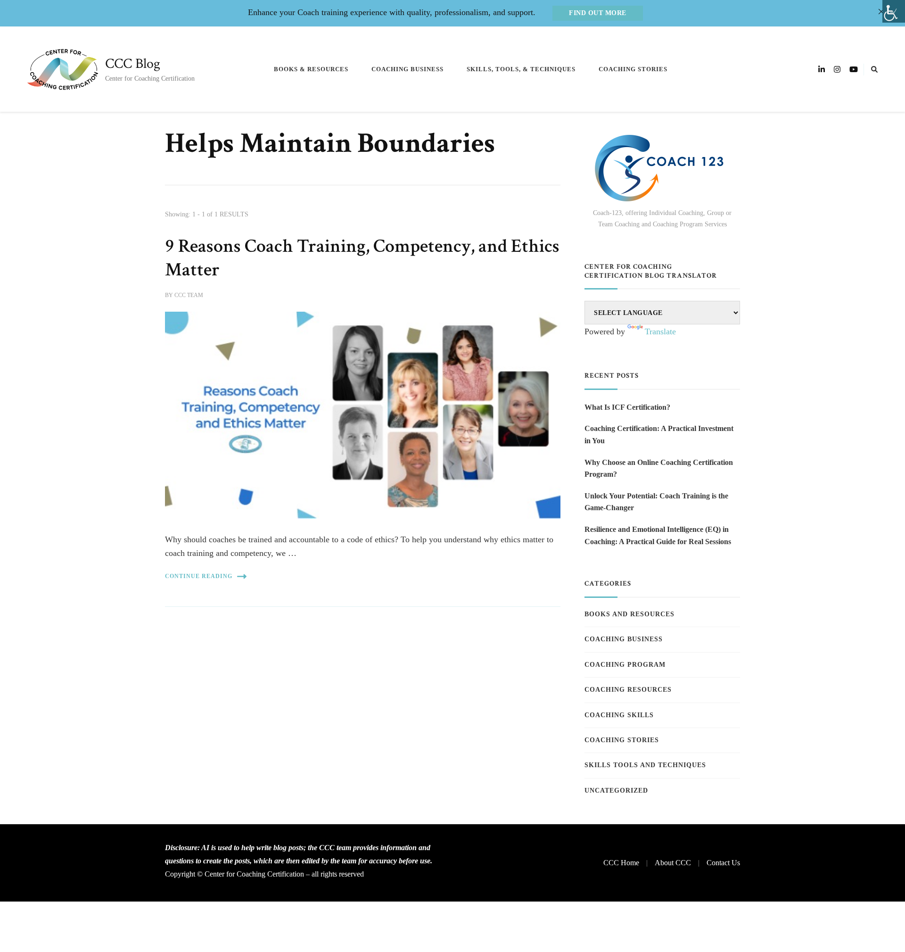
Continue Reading (198, 576)
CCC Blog (132, 64)
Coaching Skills (619, 715)
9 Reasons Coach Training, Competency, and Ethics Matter (362, 258)
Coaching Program (625, 664)
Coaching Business (407, 69)
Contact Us (723, 863)
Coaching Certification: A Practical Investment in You (658, 434)
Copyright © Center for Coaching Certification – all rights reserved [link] (264, 874)
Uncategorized (616, 790)
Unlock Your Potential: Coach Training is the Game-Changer (656, 502)
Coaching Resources (628, 689)
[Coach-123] (662, 168)
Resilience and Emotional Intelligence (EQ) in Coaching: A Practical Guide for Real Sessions (657, 535)
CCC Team (188, 295)
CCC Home (621, 863)
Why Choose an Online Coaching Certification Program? (658, 468)
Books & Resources (311, 69)
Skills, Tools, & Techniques (521, 69)
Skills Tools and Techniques (645, 765)
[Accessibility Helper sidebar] (893, 11)
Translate (660, 331)
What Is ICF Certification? (627, 407)
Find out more (597, 13)
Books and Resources (629, 614)
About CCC (673, 863)
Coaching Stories (633, 69)
